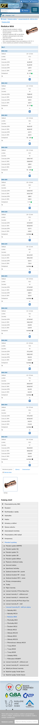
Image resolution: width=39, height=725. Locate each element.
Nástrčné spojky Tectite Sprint (15, 671)
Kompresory (8, 538)
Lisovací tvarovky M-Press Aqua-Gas (17, 600)
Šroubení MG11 (12, 626)
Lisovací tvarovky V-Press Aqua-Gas (17, 591)
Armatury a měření (11, 523)
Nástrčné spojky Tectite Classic (15, 675)
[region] (19, 717)
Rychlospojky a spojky (12, 512)
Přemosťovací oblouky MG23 (16, 642)
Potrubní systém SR (12, 555)
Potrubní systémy (12, 19)
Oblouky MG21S (12, 639)
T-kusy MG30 (11, 652)
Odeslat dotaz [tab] (8, 472)
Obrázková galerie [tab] (7, 469)
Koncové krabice (11, 565)
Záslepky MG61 (12, 655)
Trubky (8, 584)
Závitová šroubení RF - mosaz (15, 575)
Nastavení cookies (7, 721)
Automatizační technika (12, 531)
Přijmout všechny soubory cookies (26, 721)
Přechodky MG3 (12, 620)
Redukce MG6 (6, 22)
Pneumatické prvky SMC (12, 504)
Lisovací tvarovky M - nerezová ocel (17, 665)
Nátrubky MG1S (12, 613)
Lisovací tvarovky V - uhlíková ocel (17, 594)
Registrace (35, 1)
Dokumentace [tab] (26, 469)
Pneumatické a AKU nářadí (13, 535)
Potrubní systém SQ (12, 549)
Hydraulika (8, 515)
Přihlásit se (25, 1)
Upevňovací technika (12, 568)
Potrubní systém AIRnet (13, 558)
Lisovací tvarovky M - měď (14, 604)
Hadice (7, 519)
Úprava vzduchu (10, 527)
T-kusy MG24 (11, 646)
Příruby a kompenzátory (13, 581)
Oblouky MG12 (12, 629)
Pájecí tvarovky (10, 588)
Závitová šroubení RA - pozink (15, 571)
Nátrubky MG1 (11, 610)
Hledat (26, 10)
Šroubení (7, 508)
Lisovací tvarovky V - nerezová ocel (17, 597)
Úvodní (4, 19)
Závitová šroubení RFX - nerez (15, 578)
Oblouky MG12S (12, 633)
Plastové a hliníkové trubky (14, 562)
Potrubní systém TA (12, 552)
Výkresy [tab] (17, 469)
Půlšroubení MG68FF (14, 658)
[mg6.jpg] (10, 484)
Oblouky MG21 (12, 636)
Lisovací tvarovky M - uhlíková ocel (17, 662)
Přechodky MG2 (12, 623)
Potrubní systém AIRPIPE (14, 546)
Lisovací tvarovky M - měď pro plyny (28, 19)
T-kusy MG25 (11, 649)
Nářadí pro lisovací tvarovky (14, 668)
